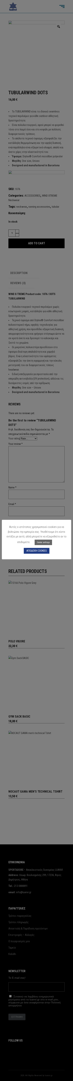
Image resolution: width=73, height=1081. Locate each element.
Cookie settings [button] (43, 542)
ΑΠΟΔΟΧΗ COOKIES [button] (36, 550)
